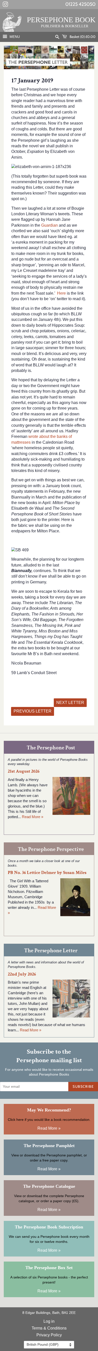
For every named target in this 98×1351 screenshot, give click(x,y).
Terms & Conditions (49, 1328)
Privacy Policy (49, 1335)
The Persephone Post (51, 747)
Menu (14, 37)
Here (61, 293)
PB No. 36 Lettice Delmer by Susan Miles (47, 872)
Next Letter (70, 702)
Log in (49, 1321)
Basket (82, 36)
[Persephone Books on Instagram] (5, 5)
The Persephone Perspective (51, 849)
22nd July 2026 (22, 974)
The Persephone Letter (51, 950)
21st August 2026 (23, 771)
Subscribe (83, 1086)
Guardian (49, 225)
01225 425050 (80, 4)
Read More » (32, 817)
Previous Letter (33, 711)
